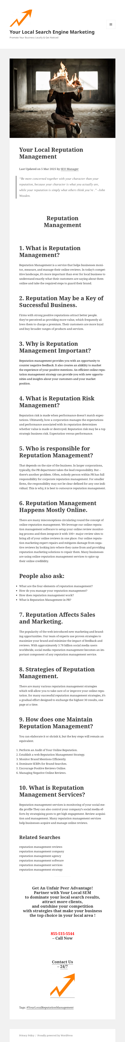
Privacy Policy (26, 1035)
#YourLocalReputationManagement (50, 1007)
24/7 (64, 966)
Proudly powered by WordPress (55, 1035)
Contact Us (62, 961)
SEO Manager (70, 169)
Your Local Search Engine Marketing (52, 32)
